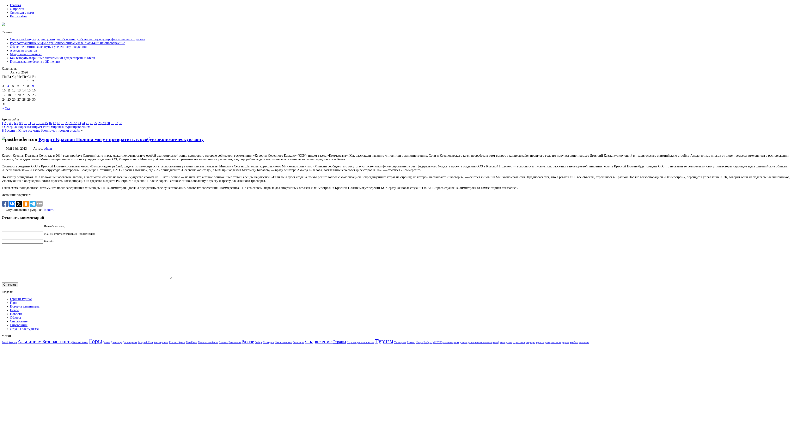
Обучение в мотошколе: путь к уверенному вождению (48, 46)
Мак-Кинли (191, 342)
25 (87, 123)
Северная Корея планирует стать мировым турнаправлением (47, 127)
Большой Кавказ (80, 342)
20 (66, 123)
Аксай (5, 342)
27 (95, 123)
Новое (14, 310)
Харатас (411, 342)
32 (116, 123)
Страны (339, 341)
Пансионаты (234, 342)
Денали (106, 342)
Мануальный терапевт (26, 54)
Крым (181, 342)
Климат (173, 342)
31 (112, 123)
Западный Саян (145, 342)
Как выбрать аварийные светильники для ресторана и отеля (52, 58)
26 (91, 123)
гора (456, 342)
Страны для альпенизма (360, 342)
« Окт (6, 108)
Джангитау (116, 342)
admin (48, 148)
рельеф (496, 342)
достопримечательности (480, 342)
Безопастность (57, 341)
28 (100, 123)
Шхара (419, 342)
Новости (48, 209)
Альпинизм (30, 341)
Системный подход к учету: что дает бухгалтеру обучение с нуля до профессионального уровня (77, 39)
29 (104, 123)
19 (62, 123)
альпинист (448, 342)
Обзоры (15, 317)
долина (463, 342)
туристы (540, 342)
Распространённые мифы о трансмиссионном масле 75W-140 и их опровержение (67, 43)
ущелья (565, 342)
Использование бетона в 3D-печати (35, 61)
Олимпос (223, 342)
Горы (13, 302)
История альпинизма (24, 306)
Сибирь (258, 342)
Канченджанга (161, 342)
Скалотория (298, 342)
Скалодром (268, 342)
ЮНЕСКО (437, 342)
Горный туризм (21, 299)
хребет (574, 342)
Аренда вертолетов (23, 50)
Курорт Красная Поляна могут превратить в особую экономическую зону (121, 139)
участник (555, 342)
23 (79, 123)
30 (108, 123)
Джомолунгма (130, 342)
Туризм (384, 341)
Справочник (19, 325)
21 (71, 123)
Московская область (208, 342)
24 (83, 123)
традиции (530, 342)
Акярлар (12, 342)
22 (75, 123)
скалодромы (506, 342)
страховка (519, 342)
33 (120, 123)
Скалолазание (283, 342)
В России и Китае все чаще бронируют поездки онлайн (41, 130)
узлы (547, 342)
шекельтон (584, 342)
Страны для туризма (24, 328)
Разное (248, 341)
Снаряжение (19, 321)
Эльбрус (427, 342)
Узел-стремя (400, 342)
